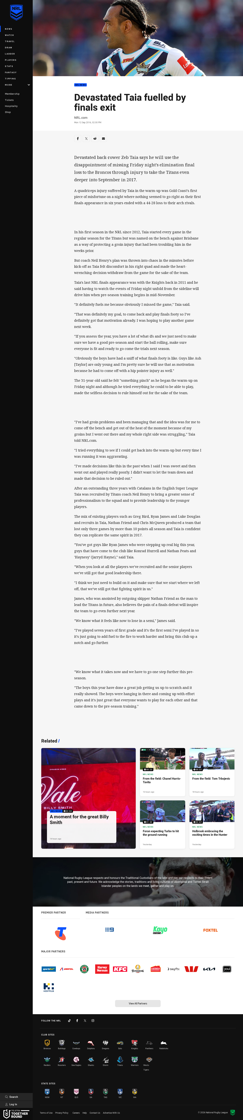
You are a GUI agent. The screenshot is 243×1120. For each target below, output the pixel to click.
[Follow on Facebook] (77, 1020)
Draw (8, 47)
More (8, 84)
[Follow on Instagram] (92, 1020)
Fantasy (11, 72)
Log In (13, 1104)
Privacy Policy (61, 1112)
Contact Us (95, 1112)
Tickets (9, 100)
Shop (8, 112)
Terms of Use (46, 1112)
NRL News (80, 85)
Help (85, 1112)
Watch (9, 35)
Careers (76, 1112)
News (8, 29)
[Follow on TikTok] (69, 1020)
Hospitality (11, 106)
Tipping (10, 78)
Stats (9, 66)
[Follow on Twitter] (85, 1020)
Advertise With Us (111, 1112)
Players (11, 60)
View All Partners (138, 1003)
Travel (10, 41)
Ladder (10, 53)
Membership (12, 93)
